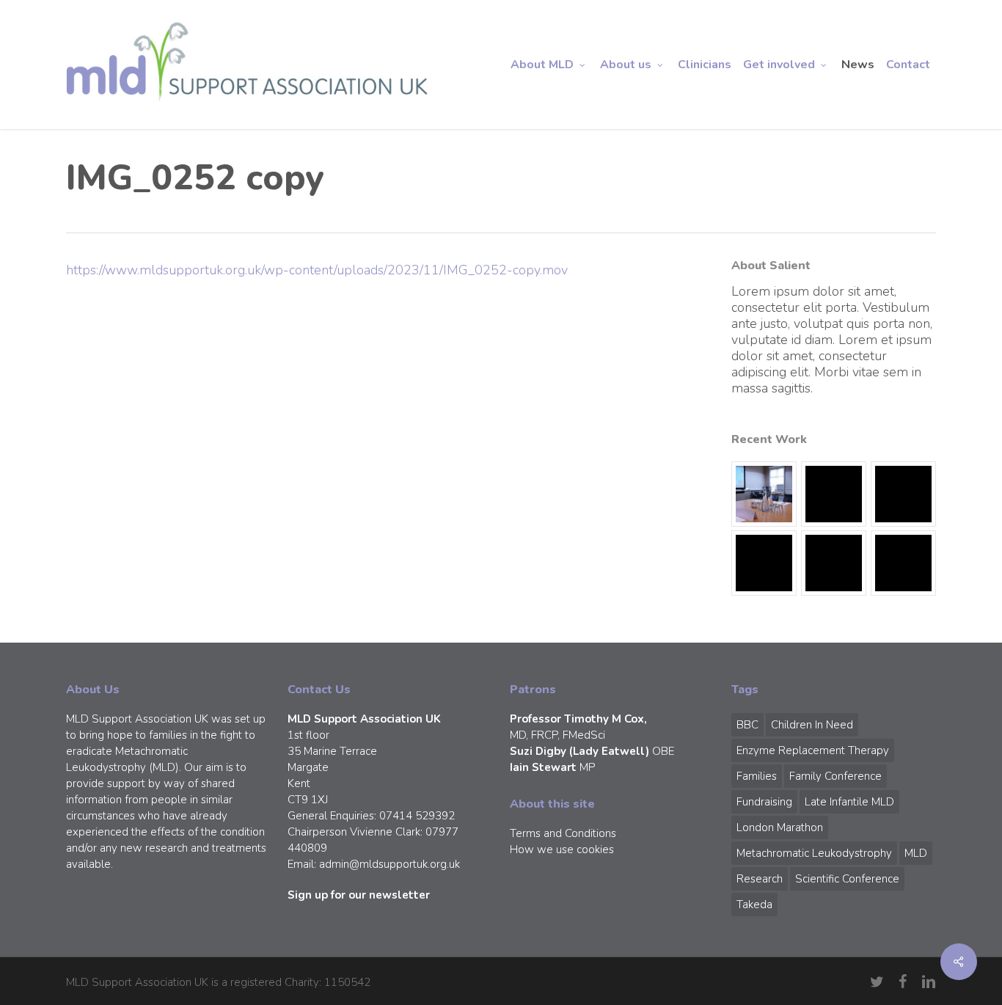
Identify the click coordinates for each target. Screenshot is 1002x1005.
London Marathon (779, 827)
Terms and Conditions (563, 833)
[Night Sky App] (903, 494)
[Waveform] (764, 563)
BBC (747, 724)
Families (756, 776)
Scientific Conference (847, 878)
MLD (915, 853)
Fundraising (764, 801)
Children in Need (812, 724)
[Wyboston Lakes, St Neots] (764, 494)
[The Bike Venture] (833, 494)
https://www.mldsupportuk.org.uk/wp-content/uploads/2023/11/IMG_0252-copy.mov (317, 270)
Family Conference (835, 776)
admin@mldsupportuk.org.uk (389, 864)
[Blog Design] (903, 563)
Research (759, 878)
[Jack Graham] (833, 563)
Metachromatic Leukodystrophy (814, 853)
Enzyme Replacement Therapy (812, 750)
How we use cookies (562, 849)
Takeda (754, 904)
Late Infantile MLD (849, 801)
